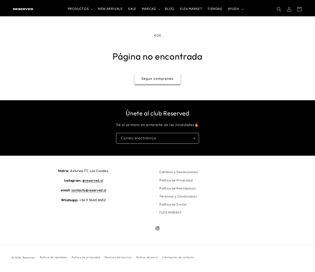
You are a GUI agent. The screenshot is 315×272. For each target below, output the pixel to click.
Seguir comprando (157, 79)
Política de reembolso (53, 257)
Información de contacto (178, 257)
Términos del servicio (118, 257)
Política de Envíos (173, 204)
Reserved (29, 257)
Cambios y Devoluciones (178, 172)
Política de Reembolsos (177, 188)
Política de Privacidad (176, 180)
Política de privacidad (86, 257)
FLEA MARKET (170, 213)
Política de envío (147, 257)
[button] (80, 9)
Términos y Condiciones (178, 196)
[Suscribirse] (194, 138)
